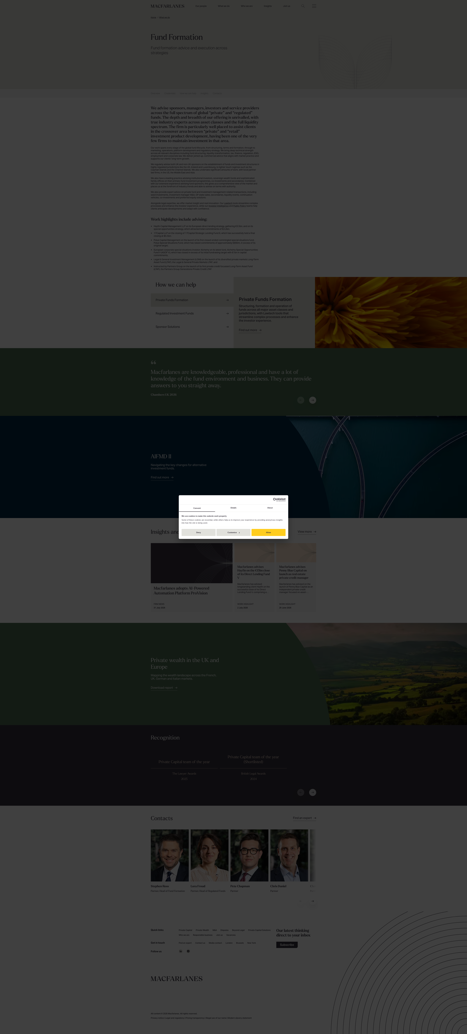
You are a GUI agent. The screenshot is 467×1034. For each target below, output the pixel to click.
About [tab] (270, 508)
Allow (268, 532)
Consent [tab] (197, 508)
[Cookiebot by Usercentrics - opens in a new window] (275, 500)
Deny (198, 532)
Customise (232, 532)
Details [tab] (234, 508)
